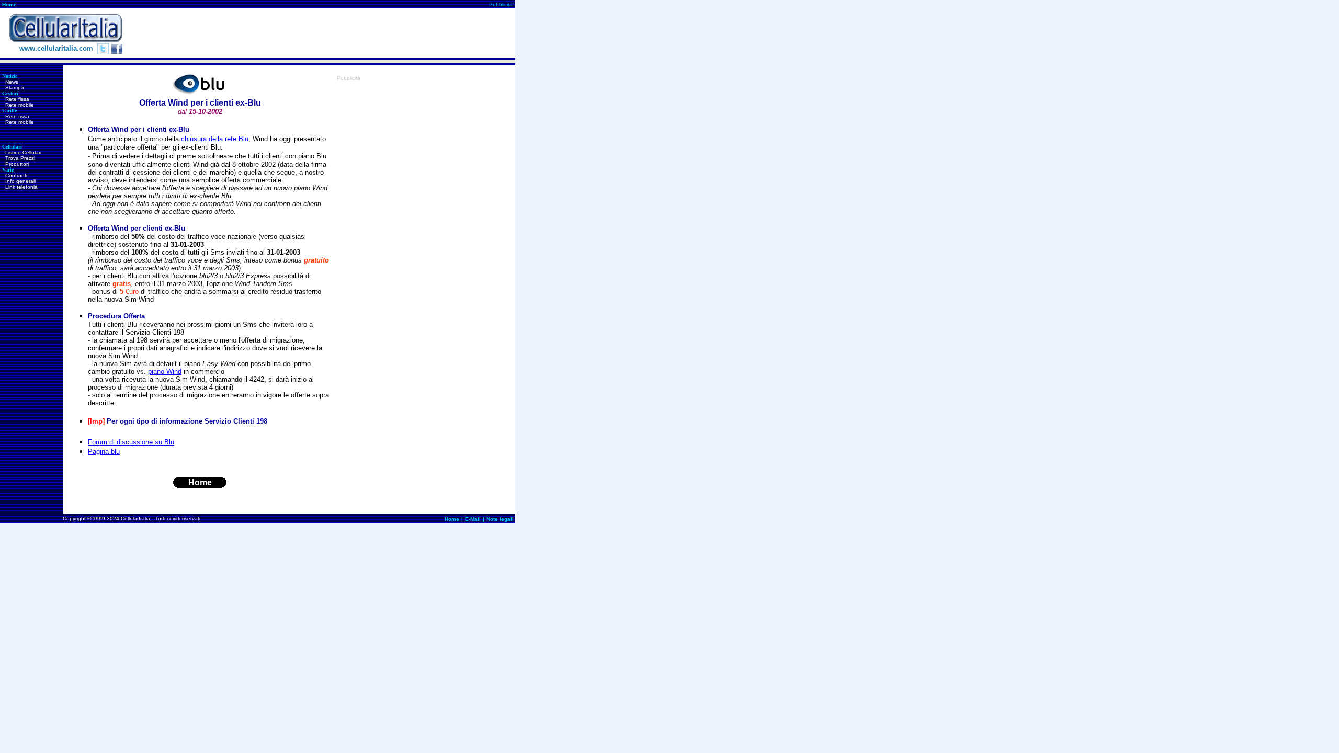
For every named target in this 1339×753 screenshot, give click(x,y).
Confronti (16, 175)
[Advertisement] (324, 33)
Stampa (14, 87)
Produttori (17, 164)
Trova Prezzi (20, 158)
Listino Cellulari (23, 152)
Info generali (20, 181)
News (11, 82)
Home (9, 4)
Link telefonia (21, 187)
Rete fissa (17, 99)
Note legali (500, 519)
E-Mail (473, 519)
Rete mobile (19, 105)
